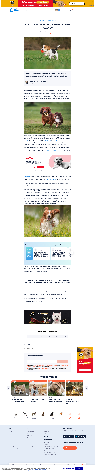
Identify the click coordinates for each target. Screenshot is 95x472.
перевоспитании (51, 179)
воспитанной (57, 150)
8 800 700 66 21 (67, 428)
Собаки (11, 428)
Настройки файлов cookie (68, 468)
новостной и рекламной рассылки (43, 368)
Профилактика (12, 439)
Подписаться (70, 448)
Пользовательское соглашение (51, 446)
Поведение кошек (31, 441)
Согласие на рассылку (49, 448)
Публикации (47, 433)
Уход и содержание (13, 446)
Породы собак (12, 431)
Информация (48, 439)
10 (65, 336)
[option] (29, 253)
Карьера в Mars (47, 444)
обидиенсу (49, 150)
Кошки (29, 428)
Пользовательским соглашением (39, 365)
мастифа (55, 140)
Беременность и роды (14, 448)
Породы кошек (30, 431)
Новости (46, 428)
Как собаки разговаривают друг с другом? (73, 401)
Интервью (46, 431)
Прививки (11, 437)
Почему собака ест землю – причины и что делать (55, 401)
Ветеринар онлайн (26, 10)
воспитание (27, 176)
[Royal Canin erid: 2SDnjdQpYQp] (47, 163)
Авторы (46, 436)
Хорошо (78, 468)
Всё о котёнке (30, 435)
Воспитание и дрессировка (15, 441)
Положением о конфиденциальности (51, 365)
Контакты (46, 450)
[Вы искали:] (70, 10)
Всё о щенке (11, 435)
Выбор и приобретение (14, 433)
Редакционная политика (49, 452)
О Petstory (46, 442)
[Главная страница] (14, 11)
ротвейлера (48, 140)
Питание (11, 444)
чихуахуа (26, 140)
